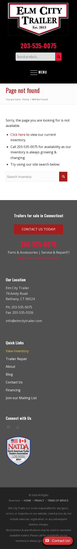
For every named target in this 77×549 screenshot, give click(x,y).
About (10, 366)
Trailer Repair (16, 359)
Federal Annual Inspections (38, 257)
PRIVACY (39, 500)
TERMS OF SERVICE (58, 500)
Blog (9, 374)
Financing (13, 390)
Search (58, 57)
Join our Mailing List (21, 398)
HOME (27, 500)
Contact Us (14, 382)
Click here (17, 134)
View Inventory (17, 351)
